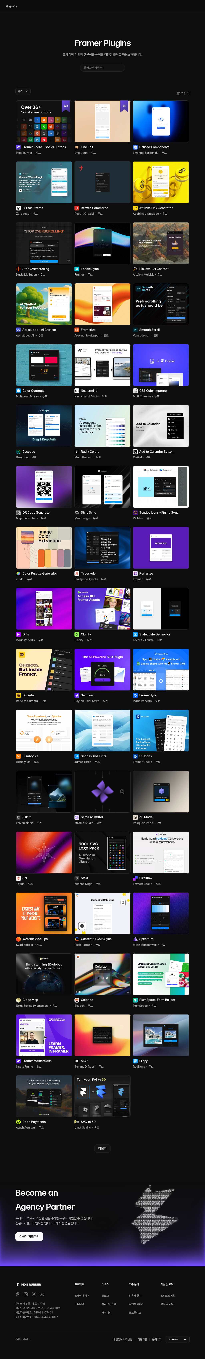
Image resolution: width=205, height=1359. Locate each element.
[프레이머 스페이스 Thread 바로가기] (17, 1294)
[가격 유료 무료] (23, 91)
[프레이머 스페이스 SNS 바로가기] (41, 1294)
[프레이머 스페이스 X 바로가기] (33, 1294)
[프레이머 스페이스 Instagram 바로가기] (25, 1294)
